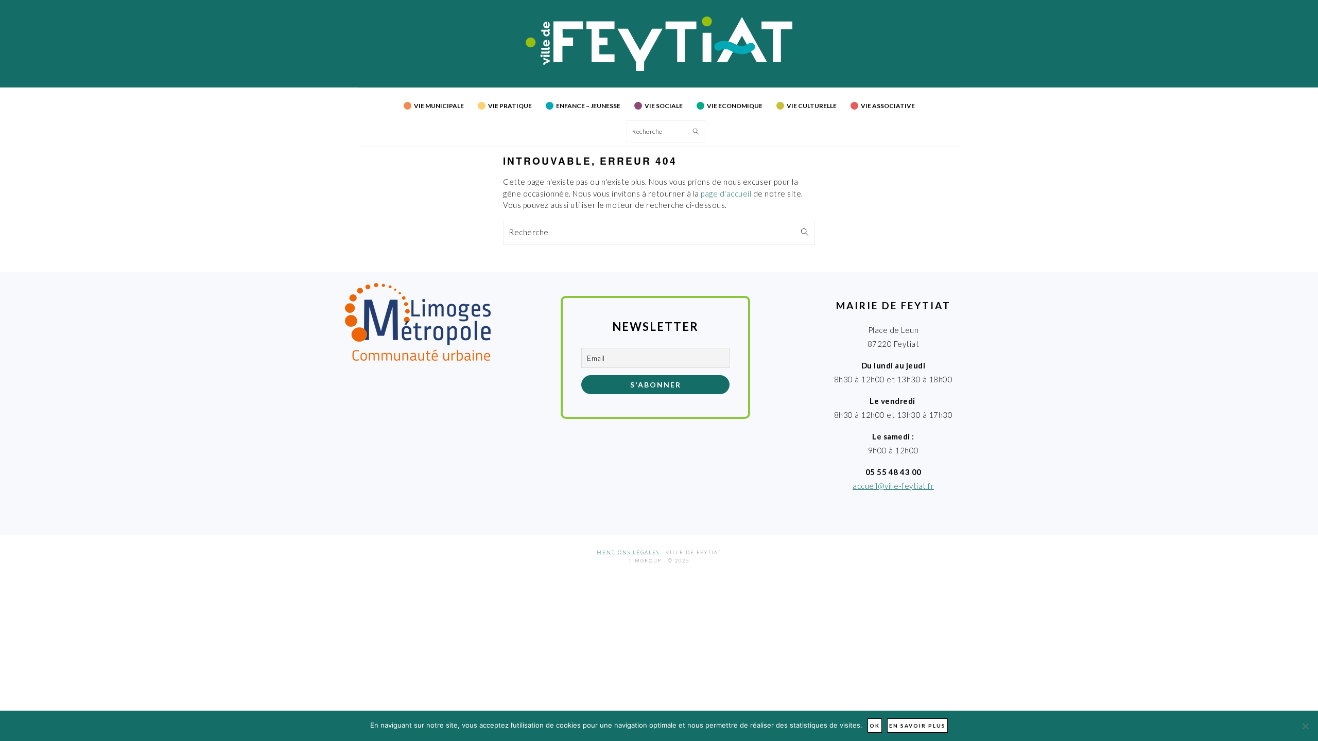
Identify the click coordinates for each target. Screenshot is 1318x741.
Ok (875, 725)
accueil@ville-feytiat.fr (893, 485)
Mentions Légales (628, 552)
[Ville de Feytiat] (659, 68)
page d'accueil (726, 193)
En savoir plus (917, 725)
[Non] (1305, 726)
